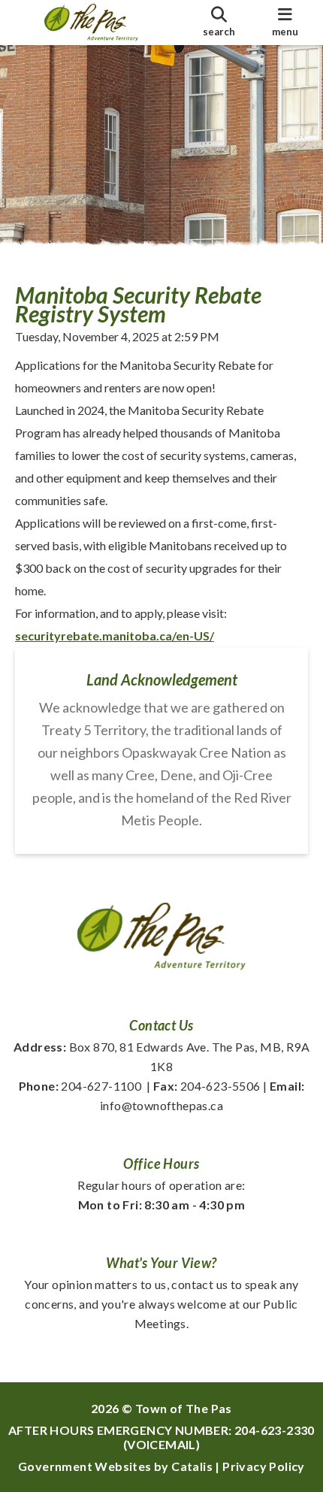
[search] (219, 22)
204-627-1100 (80, 1086)
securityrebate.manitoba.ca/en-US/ (114, 635)
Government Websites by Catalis (115, 1466)
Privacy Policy (263, 1466)
